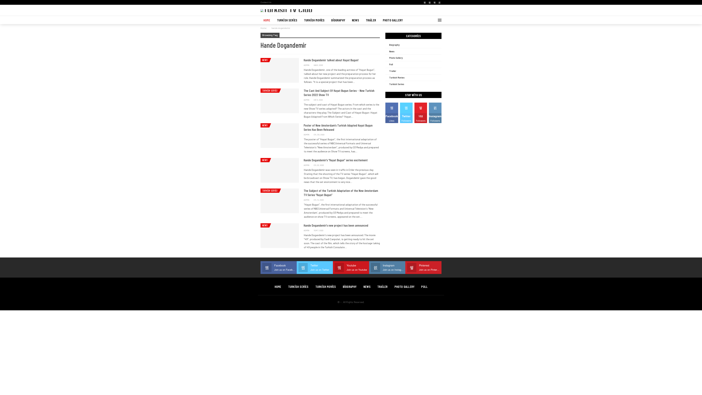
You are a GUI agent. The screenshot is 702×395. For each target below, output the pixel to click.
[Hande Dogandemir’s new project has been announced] (280, 235)
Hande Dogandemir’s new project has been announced (336, 225)
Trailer (371, 20)
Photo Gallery (393, 20)
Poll (391, 64)
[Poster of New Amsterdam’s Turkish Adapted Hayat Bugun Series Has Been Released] (280, 135)
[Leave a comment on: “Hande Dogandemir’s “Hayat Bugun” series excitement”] (379, 165)
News (355, 20)
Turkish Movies (314, 20)
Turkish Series (287, 20)
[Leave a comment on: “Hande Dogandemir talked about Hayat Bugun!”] (379, 65)
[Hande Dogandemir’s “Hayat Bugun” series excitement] (280, 170)
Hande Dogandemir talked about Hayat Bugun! (331, 60)
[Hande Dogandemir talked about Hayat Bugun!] (280, 70)
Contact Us (266, 2)
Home (266, 20)
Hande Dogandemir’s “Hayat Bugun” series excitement (336, 160)
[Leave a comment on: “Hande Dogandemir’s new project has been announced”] (379, 230)
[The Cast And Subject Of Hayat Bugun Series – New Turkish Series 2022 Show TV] (280, 101)
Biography (338, 20)
